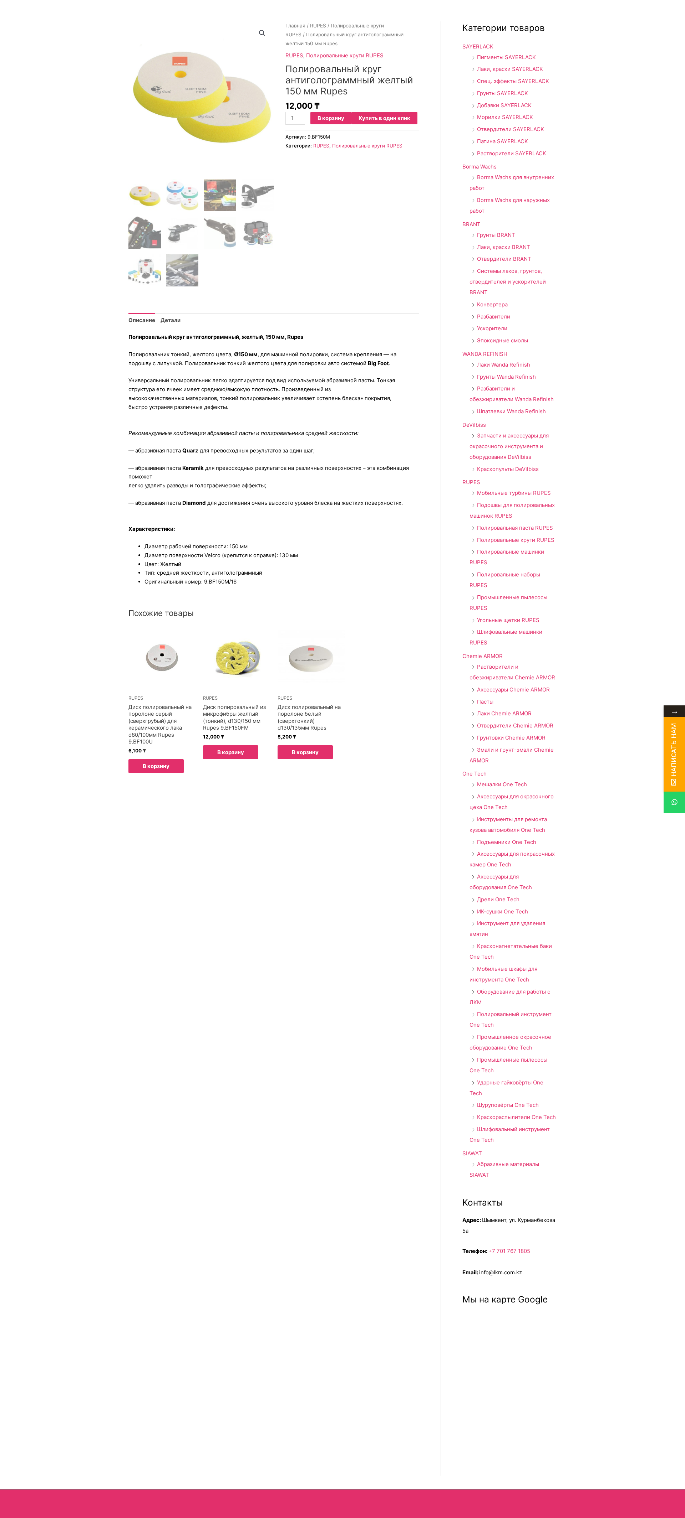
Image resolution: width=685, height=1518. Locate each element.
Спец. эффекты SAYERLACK (513, 81)
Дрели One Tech (498, 899)
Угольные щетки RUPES (508, 620)
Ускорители (492, 328)
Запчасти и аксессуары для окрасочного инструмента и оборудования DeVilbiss (509, 446)
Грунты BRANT (496, 235)
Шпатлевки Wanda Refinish (511, 411)
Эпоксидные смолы (502, 340)
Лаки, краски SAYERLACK (510, 69)
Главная (295, 26)
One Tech (474, 773)
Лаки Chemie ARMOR (504, 713)
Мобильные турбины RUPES (514, 492)
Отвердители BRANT (504, 258)
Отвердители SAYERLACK (510, 129)
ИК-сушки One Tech (502, 911)
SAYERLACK (477, 46)
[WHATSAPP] (674, 802)
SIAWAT (472, 1153)
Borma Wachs (479, 166)
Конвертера (492, 304)
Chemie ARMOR (482, 656)
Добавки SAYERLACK (504, 105)
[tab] (141, 320)
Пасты (485, 701)
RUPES (318, 26)
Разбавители (493, 316)
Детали (171, 320)
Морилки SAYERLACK (505, 117)
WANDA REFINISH (484, 354)
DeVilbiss (474, 424)
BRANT (471, 224)
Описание (141, 320)
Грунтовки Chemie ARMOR (511, 737)
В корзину (331, 118)
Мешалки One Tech (502, 784)
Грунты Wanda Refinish (506, 376)
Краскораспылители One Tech (516, 1117)
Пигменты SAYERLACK (506, 57)
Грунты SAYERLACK (502, 93)
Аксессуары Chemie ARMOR (513, 689)
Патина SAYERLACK (502, 141)
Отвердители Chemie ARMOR (515, 725)
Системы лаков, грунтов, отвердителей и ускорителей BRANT (508, 282)
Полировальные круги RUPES (345, 55)
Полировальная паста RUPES (515, 527)
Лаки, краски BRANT (503, 247)
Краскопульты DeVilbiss (508, 469)
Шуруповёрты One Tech (508, 1105)
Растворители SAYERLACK (511, 153)
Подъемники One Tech (506, 842)
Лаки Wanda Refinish (503, 364)
